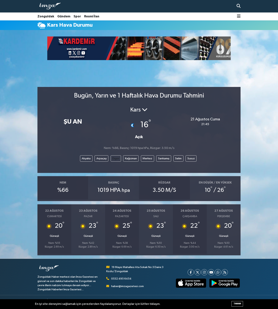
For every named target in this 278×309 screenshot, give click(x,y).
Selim (178, 158)
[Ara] (239, 6)
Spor (77, 16)
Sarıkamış (163, 158)
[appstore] (191, 283)
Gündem (63, 16)
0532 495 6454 (121, 278)
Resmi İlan (91, 16)
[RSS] (225, 272)
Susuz (191, 158)
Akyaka (86, 158)
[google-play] (225, 283)
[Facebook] (191, 272)
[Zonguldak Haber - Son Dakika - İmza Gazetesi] (51, 6)
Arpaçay (101, 158)
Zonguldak (45, 16)
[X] (197, 272)
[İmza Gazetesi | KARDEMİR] (141, 48)
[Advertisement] (20, 90)
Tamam (237, 304)
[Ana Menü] (239, 16)
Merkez (147, 158)
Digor (115, 158)
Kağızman (131, 158)
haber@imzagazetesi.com (127, 286)
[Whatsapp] (218, 272)
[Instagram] (204, 272)
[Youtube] (211, 272)
